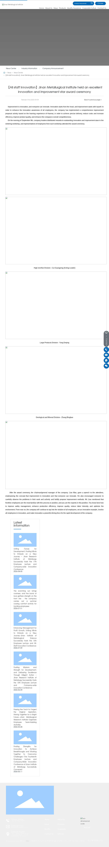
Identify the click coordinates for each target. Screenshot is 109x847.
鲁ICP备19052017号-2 (95, 840)
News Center (11, 68)
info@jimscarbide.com (19, 827)
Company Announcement (52, 68)
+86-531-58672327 (17, 821)
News (9, 73)
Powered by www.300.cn (15, 841)
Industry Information (29, 68)
